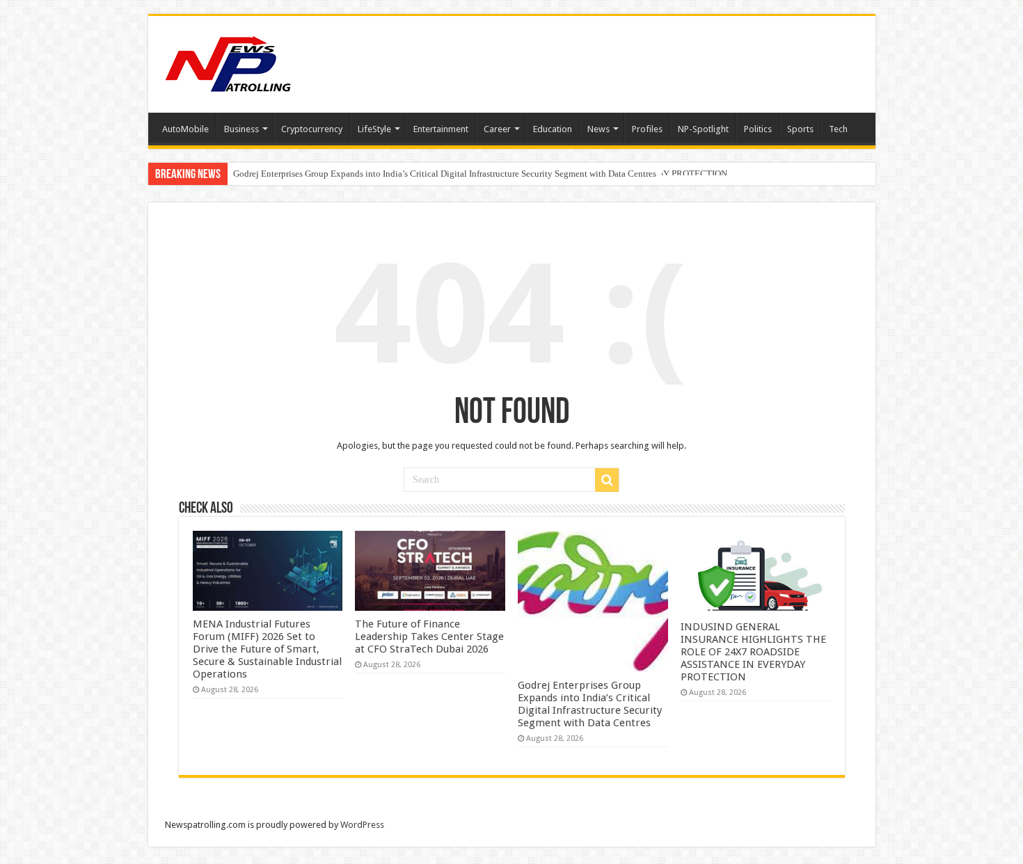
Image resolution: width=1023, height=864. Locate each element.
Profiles (647, 129)
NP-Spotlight (703, 129)
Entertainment (440, 129)
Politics (758, 129)
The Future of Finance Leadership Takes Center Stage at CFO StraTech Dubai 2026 (429, 636)
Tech (838, 129)
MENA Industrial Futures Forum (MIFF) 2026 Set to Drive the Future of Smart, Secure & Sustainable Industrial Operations (267, 649)
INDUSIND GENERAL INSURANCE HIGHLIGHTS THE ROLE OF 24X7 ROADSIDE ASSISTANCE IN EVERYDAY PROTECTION (753, 652)
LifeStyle (374, 129)
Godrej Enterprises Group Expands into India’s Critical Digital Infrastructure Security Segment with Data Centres (444, 173)
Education (552, 129)
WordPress (362, 824)
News (598, 129)
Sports (800, 129)
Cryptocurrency (311, 129)
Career (497, 129)
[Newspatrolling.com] (228, 62)
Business (241, 129)
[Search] (607, 480)
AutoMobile (185, 129)
